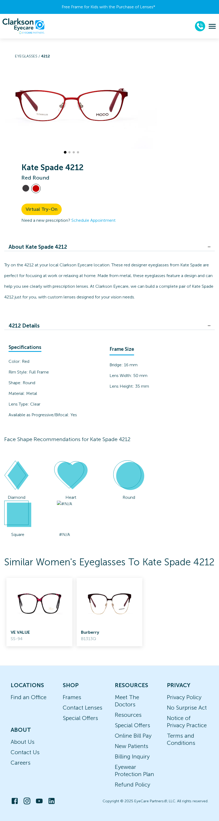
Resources (128, 714)
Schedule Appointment (93, 220)
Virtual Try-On (41, 209)
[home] (23, 26)
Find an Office (28, 697)
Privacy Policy (184, 697)
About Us (22, 741)
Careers (20, 762)
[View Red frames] (36, 188)
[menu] (212, 26)
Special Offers (80, 718)
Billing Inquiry (132, 756)
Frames (72, 697)
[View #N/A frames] (25, 188)
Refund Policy (132, 784)
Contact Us (25, 752)
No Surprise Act (187, 707)
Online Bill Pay (133, 735)
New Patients (131, 746)
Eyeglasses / (28, 56)
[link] (39, 612)
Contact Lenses (82, 707)
